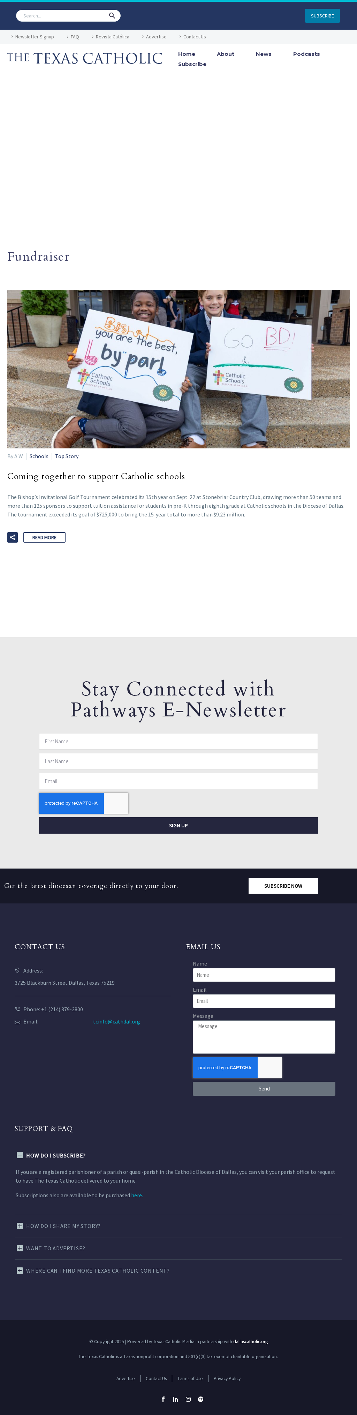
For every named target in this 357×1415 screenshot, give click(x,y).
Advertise (156, 36)
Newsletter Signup (34, 36)
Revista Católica (112, 36)
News (264, 54)
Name (200, 963)
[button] (112, 16)
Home (186, 54)
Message (203, 1015)
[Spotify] (201, 1399)
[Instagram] (188, 1399)
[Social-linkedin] (175, 1399)
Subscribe (192, 64)
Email (200, 989)
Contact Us (194, 36)
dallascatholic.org (250, 1342)
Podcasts (306, 54)
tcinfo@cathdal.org (116, 1021)
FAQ (75, 36)
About (225, 54)
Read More (44, 537)
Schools (39, 456)
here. (137, 1195)
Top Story (66, 456)
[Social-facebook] (163, 1399)
